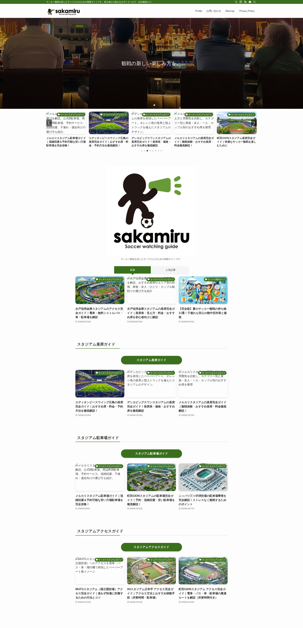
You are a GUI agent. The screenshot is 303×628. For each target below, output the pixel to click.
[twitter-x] (236, 2)
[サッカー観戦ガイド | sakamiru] (63, 11)
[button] (148, 105)
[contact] (250, 2)
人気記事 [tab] (171, 269)
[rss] (245, 2)
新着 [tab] (132, 269)
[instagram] (240, 2)
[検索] (254, 2)
